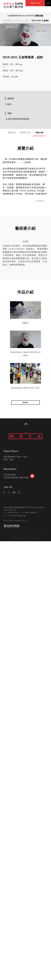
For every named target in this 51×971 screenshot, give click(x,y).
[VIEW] (25, 310)
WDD (38, 538)
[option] (25, 35)
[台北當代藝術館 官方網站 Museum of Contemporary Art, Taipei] (13, 5)
